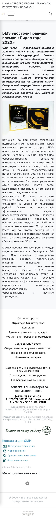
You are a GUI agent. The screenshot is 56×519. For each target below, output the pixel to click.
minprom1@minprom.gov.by (16, 467)
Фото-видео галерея (28, 357)
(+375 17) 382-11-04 (28, 396)
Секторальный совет (28, 343)
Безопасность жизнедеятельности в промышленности (28, 369)
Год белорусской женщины (28, 380)
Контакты (28, 327)
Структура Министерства (28, 323)
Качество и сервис (18, 460)
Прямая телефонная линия (22, 455)
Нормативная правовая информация (28, 336)
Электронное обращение (21, 446)
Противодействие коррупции (28, 375)
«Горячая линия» (17, 450)
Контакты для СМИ (16, 441)
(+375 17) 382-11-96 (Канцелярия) (28, 399)
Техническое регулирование (28, 352)
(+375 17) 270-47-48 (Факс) (28, 401)
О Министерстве (28, 318)
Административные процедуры (28, 332)
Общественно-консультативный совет (28, 348)
